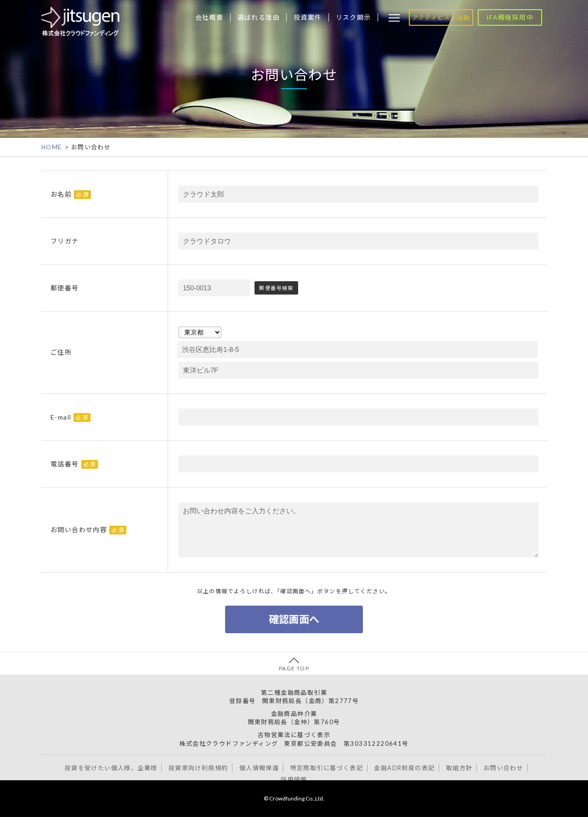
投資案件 (308, 17)
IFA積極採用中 (509, 17)
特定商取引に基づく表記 (326, 768)
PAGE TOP (294, 668)
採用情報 (294, 779)
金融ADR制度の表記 (404, 768)
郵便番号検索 (276, 288)
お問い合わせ (503, 768)
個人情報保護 (259, 768)
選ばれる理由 (258, 17)
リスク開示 (353, 17)
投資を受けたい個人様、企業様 (111, 768)
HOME (51, 147)
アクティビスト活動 (441, 17)
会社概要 (209, 17)
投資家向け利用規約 (198, 768)
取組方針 (459, 768)
